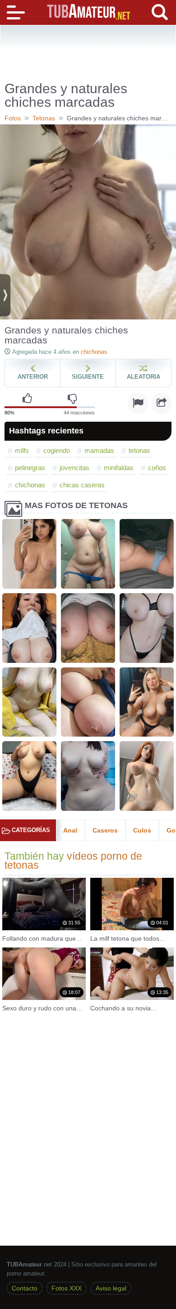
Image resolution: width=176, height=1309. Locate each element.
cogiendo (56, 450)
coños (157, 467)
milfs (22, 450)
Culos (142, 830)
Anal (70, 830)
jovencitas (74, 467)
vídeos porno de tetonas (73, 861)
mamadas (99, 450)
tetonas (139, 450)
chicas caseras (82, 485)
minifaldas (119, 467)
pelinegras (30, 467)
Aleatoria (143, 376)
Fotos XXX (66, 1288)
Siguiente (88, 376)
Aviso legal (111, 1288)
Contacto (24, 1288)
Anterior (33, 376)
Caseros (105, 830)
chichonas (94, 351)
